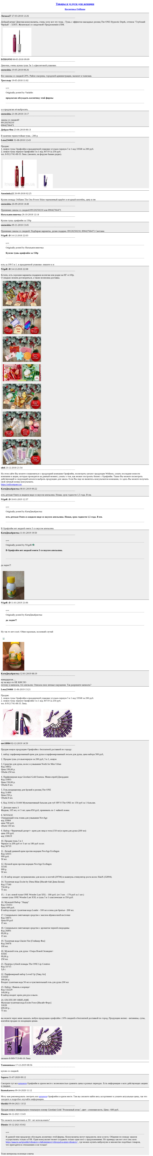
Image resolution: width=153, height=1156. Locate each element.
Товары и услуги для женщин (75, 3)
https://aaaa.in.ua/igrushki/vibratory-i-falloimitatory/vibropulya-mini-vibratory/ (42, 1142)
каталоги (22, 1083)
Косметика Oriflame (75, 9)
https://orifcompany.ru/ (11, 484)
